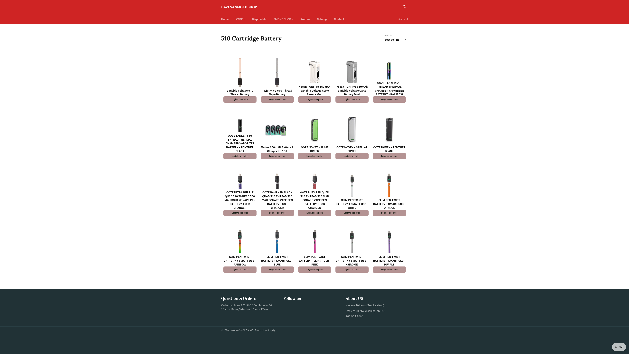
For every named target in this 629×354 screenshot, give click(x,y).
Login (234, 99)
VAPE (239, 19)
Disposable (259, 19)
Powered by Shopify (265, 330)
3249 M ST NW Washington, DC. (365, 311)
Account (403, 19)
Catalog (322, 19)
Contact (339, 19)
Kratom (305, 19)
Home (225, 19)
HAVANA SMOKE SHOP (239, 7)
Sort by (388, 35)
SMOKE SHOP (283, 19)
